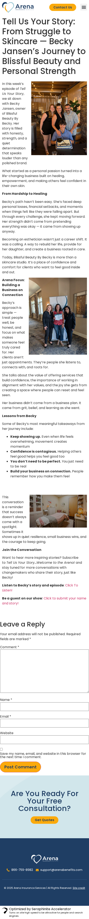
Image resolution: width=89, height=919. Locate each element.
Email (5, 716)
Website (6, 733)
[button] (83, 7)
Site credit (79, 888)
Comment (9, 647)
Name (6, 699)
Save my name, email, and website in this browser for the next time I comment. (43, 755)
